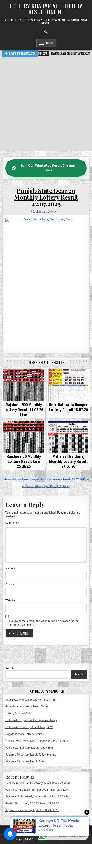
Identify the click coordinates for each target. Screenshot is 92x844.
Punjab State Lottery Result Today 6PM (29, 747)
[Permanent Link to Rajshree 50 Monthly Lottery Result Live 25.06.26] (23, 437)
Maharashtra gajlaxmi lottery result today (31, 720)
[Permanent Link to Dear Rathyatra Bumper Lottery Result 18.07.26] (68, 385)
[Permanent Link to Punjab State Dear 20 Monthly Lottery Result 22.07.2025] (46, 281)
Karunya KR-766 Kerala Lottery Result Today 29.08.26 (38, 783)
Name (10, 568)
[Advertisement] (46, 105)
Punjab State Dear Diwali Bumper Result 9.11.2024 (36, 741)
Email (10, 584)
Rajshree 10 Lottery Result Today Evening (30, 754)
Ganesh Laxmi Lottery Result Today (26, 706)
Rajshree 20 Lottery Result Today (25, 761)
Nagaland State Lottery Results (24, 734)
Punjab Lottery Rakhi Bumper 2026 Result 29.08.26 (36, 789)
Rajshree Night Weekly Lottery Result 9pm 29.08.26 (37, 796)
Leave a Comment (47, 211)
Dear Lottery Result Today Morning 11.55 (30, 699)
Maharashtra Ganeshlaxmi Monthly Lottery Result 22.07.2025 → (46, 479)
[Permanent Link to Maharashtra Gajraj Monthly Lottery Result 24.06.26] (68, 437)
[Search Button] (46, 32)
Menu (49, 43)
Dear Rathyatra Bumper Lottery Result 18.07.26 (68, 407)
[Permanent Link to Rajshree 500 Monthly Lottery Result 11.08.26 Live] (23, 385)
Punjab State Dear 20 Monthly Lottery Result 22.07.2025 (46, 197)
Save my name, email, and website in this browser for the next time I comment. (43, 622)
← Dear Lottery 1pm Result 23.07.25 (46, 486)
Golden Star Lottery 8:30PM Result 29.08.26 (32, 803)
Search (9, 668)
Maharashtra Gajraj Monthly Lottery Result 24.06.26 (68, 461)
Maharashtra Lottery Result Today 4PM (29, 727)
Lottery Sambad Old (17, 713)
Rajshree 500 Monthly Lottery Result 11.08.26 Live (23, 409)
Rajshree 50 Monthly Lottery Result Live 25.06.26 (24, 461)
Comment (12, 522)
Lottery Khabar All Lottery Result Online (46, 8)
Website (10, 600)
